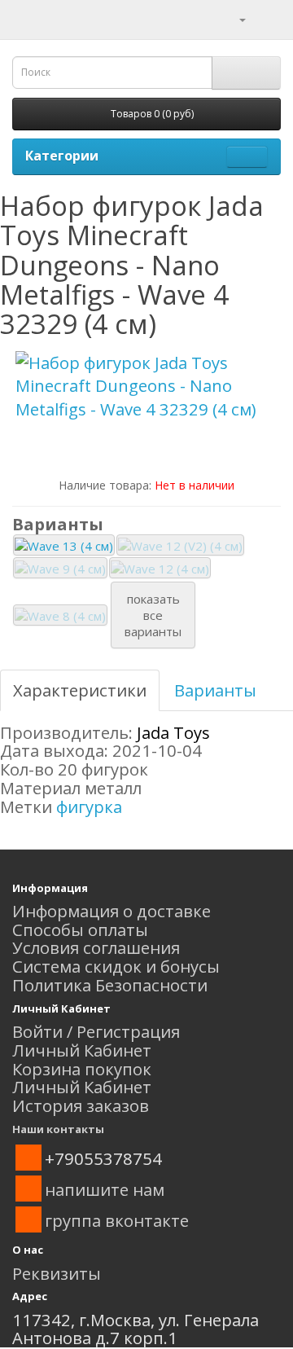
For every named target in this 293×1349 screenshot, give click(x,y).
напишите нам (104, 1189)
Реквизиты (56, 1273)
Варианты (215, 690)
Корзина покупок (81, 1068)
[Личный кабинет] (232, 18)
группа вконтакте (117, 1220)
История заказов (80, 1105)
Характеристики (79, 690)
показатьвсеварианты (153, 615)
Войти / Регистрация (96, 1031)
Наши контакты (58, 1129)
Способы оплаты (80, 929)
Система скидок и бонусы (116, 966)
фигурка (89, 806)
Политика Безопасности (110, 984)
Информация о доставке (111, 910)
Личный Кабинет (81, 1050)
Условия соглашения (96, 947)
